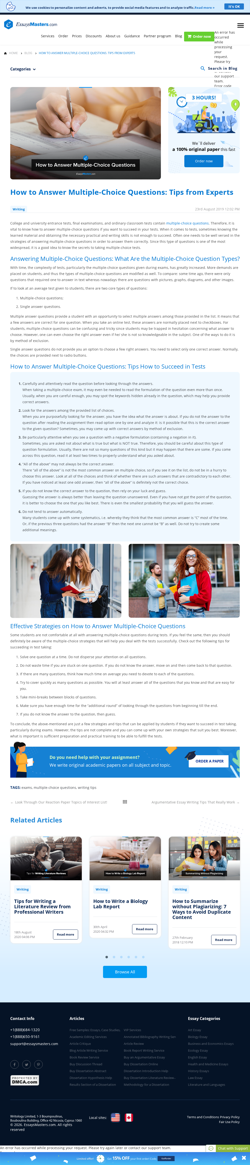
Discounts (94, 36)
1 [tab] (106, 957)
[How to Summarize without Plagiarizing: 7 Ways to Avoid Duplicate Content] (204, 858)
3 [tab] (121, 957)
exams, (27, 787)
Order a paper (210, 761)
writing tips (87, 787)
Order (63, 36)
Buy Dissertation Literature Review (149, 1078)
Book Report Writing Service (144, 1050)
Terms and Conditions (203, 1117)
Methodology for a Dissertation (146, 1084)
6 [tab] (143, 957)
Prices (77, 36)
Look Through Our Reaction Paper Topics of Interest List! (58, 802)
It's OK (234, 6)
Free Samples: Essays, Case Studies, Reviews (101, 1030)
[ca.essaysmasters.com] (129, 1117)
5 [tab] (136, 957)
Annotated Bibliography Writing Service (152, 1037)
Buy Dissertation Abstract (88, 1071)
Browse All (125, 972)
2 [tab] (114, 957)
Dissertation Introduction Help (146, 1071)
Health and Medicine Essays (208, 1064)
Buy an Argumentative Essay (144, 1057)
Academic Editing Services (88, 1037)
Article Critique (80, 1043)
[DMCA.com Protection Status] (25, 1080)
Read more (65, 934)
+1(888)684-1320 (25, 1029)
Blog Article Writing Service (89, 1050)
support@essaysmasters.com (34, 1043)
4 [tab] (128, 957)
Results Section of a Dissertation (93, 1084)
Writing (19, 209)
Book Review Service (84, 1057)
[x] (125, 1158)
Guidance (132, 36)
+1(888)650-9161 (25, 1036)
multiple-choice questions (187, 223)
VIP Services (132, 1030)
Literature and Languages (206, 1084)
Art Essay (194, 1030)
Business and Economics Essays (211, 1043)
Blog (178, 36)
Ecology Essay (198, 1050)
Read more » (205, 7)
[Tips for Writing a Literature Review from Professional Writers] (46, 858)
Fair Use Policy (229, 1122)
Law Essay (195, 1078)
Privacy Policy (230, 1117)
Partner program (157, 36)
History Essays (198, 1071)
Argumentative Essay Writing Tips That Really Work (196, 802)
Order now (202, 36)
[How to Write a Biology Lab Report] (125, 858)
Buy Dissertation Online (141, 1064)
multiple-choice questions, (55, 787)
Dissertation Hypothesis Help (91, 1078)
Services (47, 36)
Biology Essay (198, 1037)
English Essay (197, 1057)
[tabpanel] (46, 892)
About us (113, 36)
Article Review (134, 1043)
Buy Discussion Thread (86, 1064)
